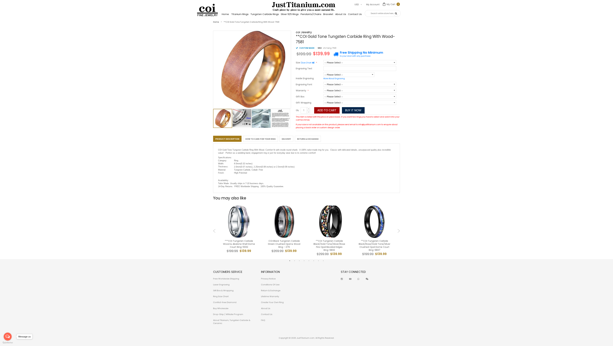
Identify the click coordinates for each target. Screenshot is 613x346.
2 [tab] (294, 260)
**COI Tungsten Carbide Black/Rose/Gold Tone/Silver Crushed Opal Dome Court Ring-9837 (374, 246)
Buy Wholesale (220, 308)
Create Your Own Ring (272, 302)
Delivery (286, 139)
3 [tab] (299, 260)
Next (398, 231)
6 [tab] (313, 260)
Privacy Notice (268, 278)
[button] (242, 118)
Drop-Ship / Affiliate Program (228, 314)
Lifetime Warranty (270, 296)
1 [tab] (289, 260)
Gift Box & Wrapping (223, 290)
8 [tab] (323, 260)
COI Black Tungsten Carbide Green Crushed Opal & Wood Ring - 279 (284, 244)
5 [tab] (308, 260)
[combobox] (383, 13)
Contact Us (266, 314)
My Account (373, 4)
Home (216, 22)
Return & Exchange (308, 139)
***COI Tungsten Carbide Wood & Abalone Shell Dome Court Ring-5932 (239, 244)
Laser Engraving (221, 284)
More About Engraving (334, 78)
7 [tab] (318, 260)
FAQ (263, 320)
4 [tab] (304, 260)
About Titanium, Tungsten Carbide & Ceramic (231, 322)
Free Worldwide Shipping (226, 278)
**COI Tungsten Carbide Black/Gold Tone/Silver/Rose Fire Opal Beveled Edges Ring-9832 (329, 246)
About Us (265, 308)
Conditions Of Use (270, 284)
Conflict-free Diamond (224, 302)
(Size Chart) (308, 62)
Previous (214, 231)
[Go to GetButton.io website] (8, 343)
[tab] (227, 139)
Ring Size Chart (221, 296)
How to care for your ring (260, 139)
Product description (227, 139)
